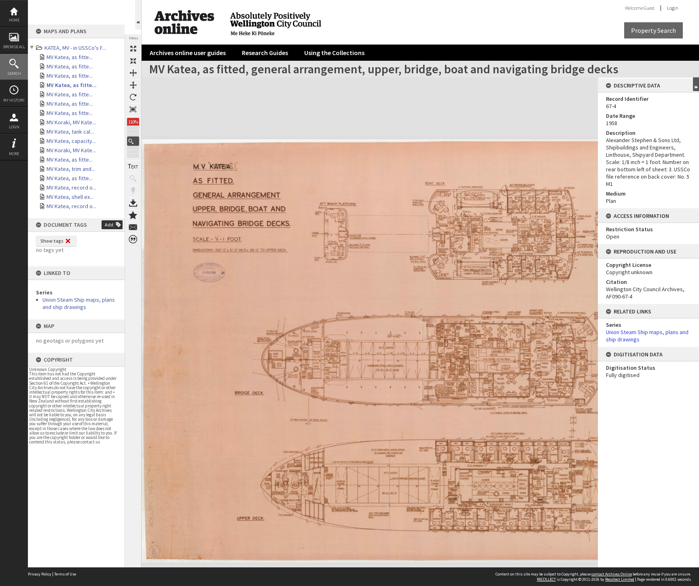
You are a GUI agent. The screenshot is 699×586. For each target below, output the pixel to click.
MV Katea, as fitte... (70, 57)
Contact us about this (133, 227)
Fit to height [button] (133, 85)
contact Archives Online (611, 574)
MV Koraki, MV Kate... (71, 122)
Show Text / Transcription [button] (133, 166)
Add (109, 225)
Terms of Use (65, 574)
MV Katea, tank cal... (70, 131)
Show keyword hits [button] (133, 179)
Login (14, 127)
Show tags (52, 241)
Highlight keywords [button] (133, 191)
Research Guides (265, 53)
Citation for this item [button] (133, 239)
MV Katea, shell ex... (70, 196)
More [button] (14, 153)
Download (133, 203)
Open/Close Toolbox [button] (138, 15)
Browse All (14, 46)
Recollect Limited (619, 579)
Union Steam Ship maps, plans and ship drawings (78, 303)
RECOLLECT (546, 579)
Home (14, 20)
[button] (133, 141)
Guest (649, 8)
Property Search (653, 30)
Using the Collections (334, 53)
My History (14, 100)
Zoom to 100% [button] (133, 109)
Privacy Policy (39, 574)
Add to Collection (133, 215)
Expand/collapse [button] (696, 84)
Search (14, 73)
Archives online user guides (188, 53)
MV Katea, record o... (71, 187)
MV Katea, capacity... (71, 141)
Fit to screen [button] (133, 61)
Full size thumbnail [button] (133, 49)
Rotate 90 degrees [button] (133, 97)
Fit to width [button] (133, 73)
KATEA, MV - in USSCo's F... (75, 47)
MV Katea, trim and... (71, 169)
